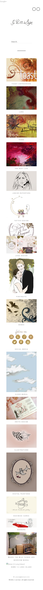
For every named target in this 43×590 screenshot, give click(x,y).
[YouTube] (32, 36)
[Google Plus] (18, 36)
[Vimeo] (36, 36)
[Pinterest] (22, 36)
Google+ (3, 1)
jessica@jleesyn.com (22, 577)
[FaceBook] (8, 36)
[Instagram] (27, 36)
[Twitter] (13, 36)
